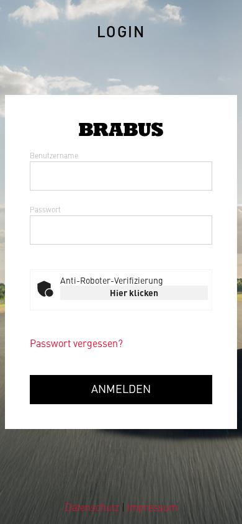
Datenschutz (93, 506)
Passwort (45, 209)
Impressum (152, 506)
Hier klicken (134, 292)
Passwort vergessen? (76, 343)
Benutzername (54, 155)
